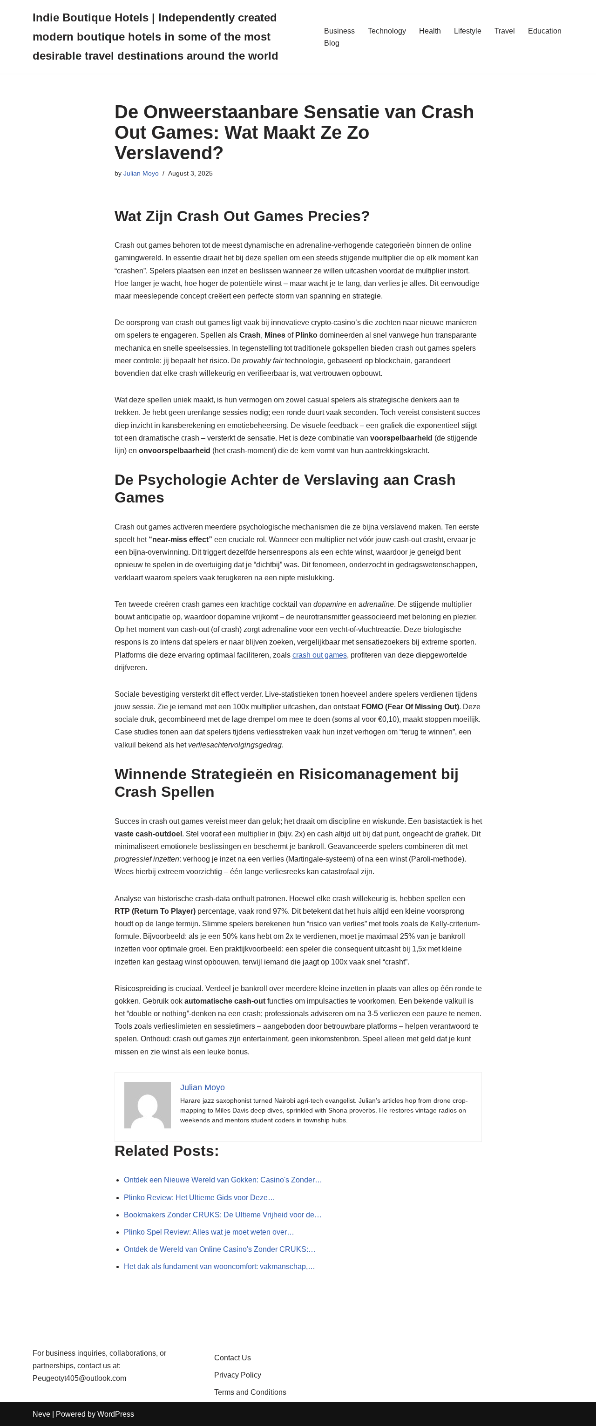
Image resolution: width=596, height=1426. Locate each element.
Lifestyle (467, 31)
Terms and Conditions (250, 1392)
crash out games (319, 655)
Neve (41, 1414)
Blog (331, 43)
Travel (504, 31)
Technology (387, 31)
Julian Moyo (141, 173)
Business (339, 31)
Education (545, 31)
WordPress (115, 1414)
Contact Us (232, 1358)
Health (430, 31)
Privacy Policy (237, 1375)
